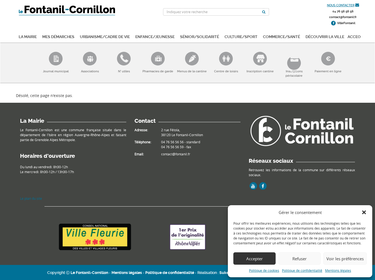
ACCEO (354, 36)
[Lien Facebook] (262, 186)
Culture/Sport (241, 36)
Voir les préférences (345, 258)
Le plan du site (31, 198)
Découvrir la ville (325, 36)
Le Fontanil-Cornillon (89, 272)
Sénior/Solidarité (199, 36)
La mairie (28, 36)
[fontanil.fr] (302, 130)
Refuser (299, 258)
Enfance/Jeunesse (155, 36)
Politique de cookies (264, 270)
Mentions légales (338, 270)
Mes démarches (58, 36)
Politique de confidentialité (302, 270)
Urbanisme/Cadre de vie (105, 36)
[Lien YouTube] (253, 186)
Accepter (254, 258)
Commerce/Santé (281, 36)
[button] (364, 212)
